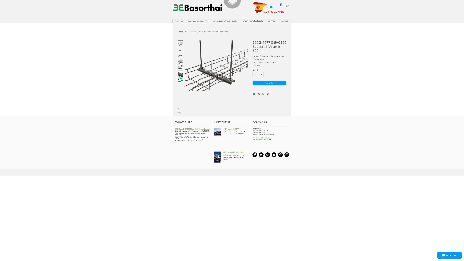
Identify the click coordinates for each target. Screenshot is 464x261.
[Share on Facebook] (254, 94)
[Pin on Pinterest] (258, 94)
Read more (257, 65)
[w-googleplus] (287, 6)
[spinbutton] (258, 74)
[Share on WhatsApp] (263, 94)
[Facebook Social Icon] (281, 5)
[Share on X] (267, 94)
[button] (271, 6)
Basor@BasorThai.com (264, 138)
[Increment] (261, 74)
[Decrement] (254, 74)
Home (180, 32)
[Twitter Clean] (284, 5)
